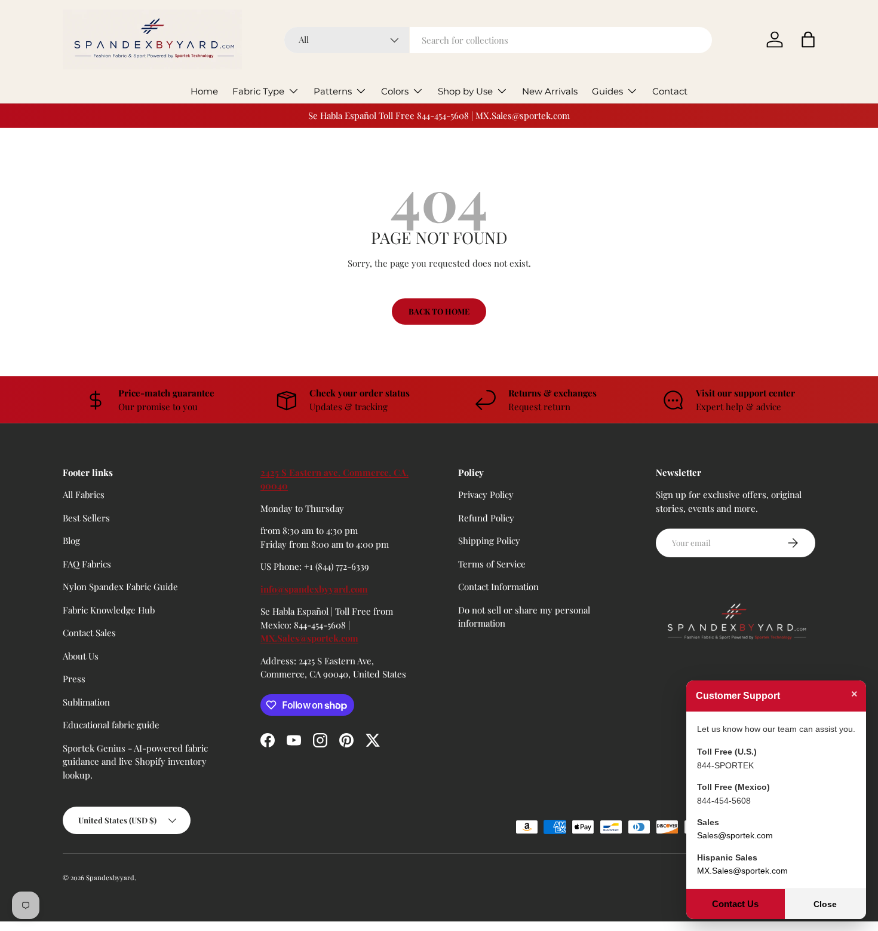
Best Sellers (86, 518)
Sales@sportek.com (735, 835)
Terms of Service (492, 564)
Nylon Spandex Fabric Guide (120, 587)
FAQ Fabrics (87, 564)
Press (74, 679)
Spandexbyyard (110, 877)
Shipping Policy (489, 541)
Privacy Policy (486, 494)
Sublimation (86, 702)
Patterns (333, 91)
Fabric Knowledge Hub (109, 610)
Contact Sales (89, 633)
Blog (71, 541)
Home (204, 91)
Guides (607, 91)
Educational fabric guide (111, 725)
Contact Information (498, 587)
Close (825, 904)
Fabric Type (258, 91)
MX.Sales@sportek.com (309, 638)
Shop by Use (465, 91)
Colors (395, 91)
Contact (669, 91)
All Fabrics (84, 494)
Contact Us (735, 904)
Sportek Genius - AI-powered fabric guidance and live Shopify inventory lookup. (135, 761)
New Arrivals (550, 91)
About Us (81, 656)
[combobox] (498, 40)
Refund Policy (486, 518)
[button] (808, 39)
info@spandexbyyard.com (314, 589)
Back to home (439, 311)
